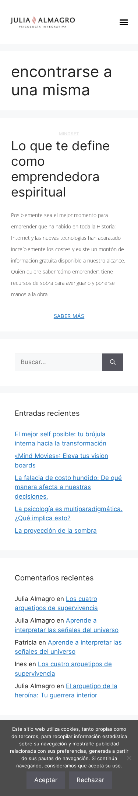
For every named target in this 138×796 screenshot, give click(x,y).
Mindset (69, 133)
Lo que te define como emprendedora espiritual (60, 168)
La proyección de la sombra (56, 530)
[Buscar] (112, 362)
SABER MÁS (69, 316)
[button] (124, 22)
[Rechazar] (128, 758)
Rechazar (90, 780)
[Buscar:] (58, 362)
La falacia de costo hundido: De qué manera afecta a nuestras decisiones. (68, 487)
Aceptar (45, 780)
